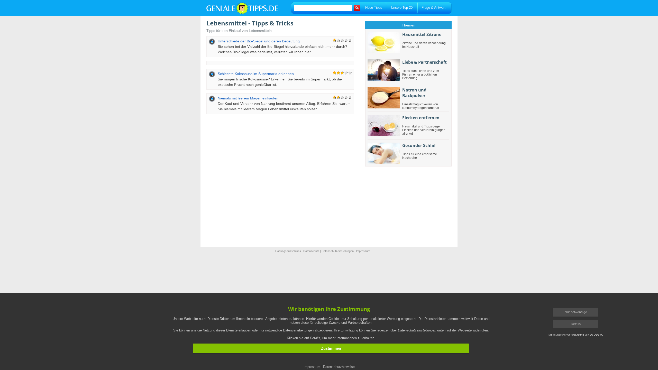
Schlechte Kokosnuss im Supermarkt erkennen (256, 74)
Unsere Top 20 (402, 8)
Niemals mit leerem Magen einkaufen (248, 98)
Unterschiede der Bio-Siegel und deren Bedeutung (259, 41)
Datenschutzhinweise (339, 367)
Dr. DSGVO (596, 334)
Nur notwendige (576, 312)
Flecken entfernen (421, 118)
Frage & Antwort (433, 8)
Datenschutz (311, 251)
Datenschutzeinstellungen (338, 251)
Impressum (363, 251)
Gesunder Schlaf (419, 145)
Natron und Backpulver (414, 92)
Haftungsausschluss (288, 251)
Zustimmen (331, 348)
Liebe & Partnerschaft (424, 62)
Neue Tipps (373, 8)
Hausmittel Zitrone (421, 34)
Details (576, 324)
